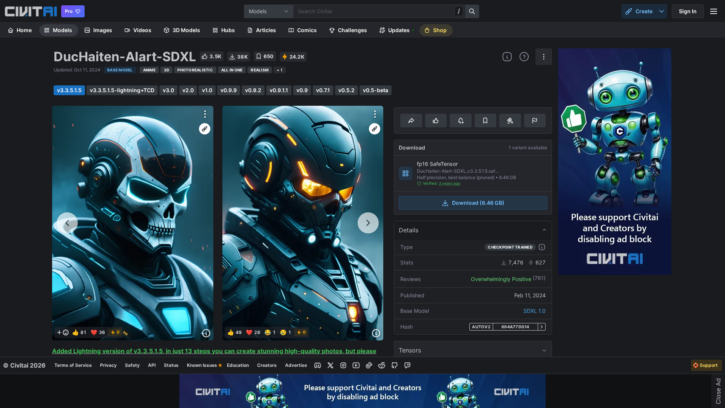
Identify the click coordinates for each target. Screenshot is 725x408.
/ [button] (459, 11)
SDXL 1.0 (534, 311)
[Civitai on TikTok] (368, 365)
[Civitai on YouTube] (356, 365)
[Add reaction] (62, 332)
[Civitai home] (30, 11)
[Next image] (368, 222)
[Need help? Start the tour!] (524, 56)
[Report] (535, 120)
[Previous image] (67, 222)
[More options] (205, 114)
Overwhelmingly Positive (501, 279)
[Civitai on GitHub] (394, 365)
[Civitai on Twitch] (407, 365)
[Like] (436, 120)
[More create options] (661, 11)
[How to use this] (542, 247)
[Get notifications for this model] (460, 120)
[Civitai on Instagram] (343, 365)
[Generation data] (206, 333)
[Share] (411, 120)
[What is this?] (507, 56)
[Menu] (713, 11)
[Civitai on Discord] (317, 365)
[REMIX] (204, 128)
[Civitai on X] (330, 365)
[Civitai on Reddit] (381, 365)
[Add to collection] (485, 120)
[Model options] (543, 56)
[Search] (472, 11)
